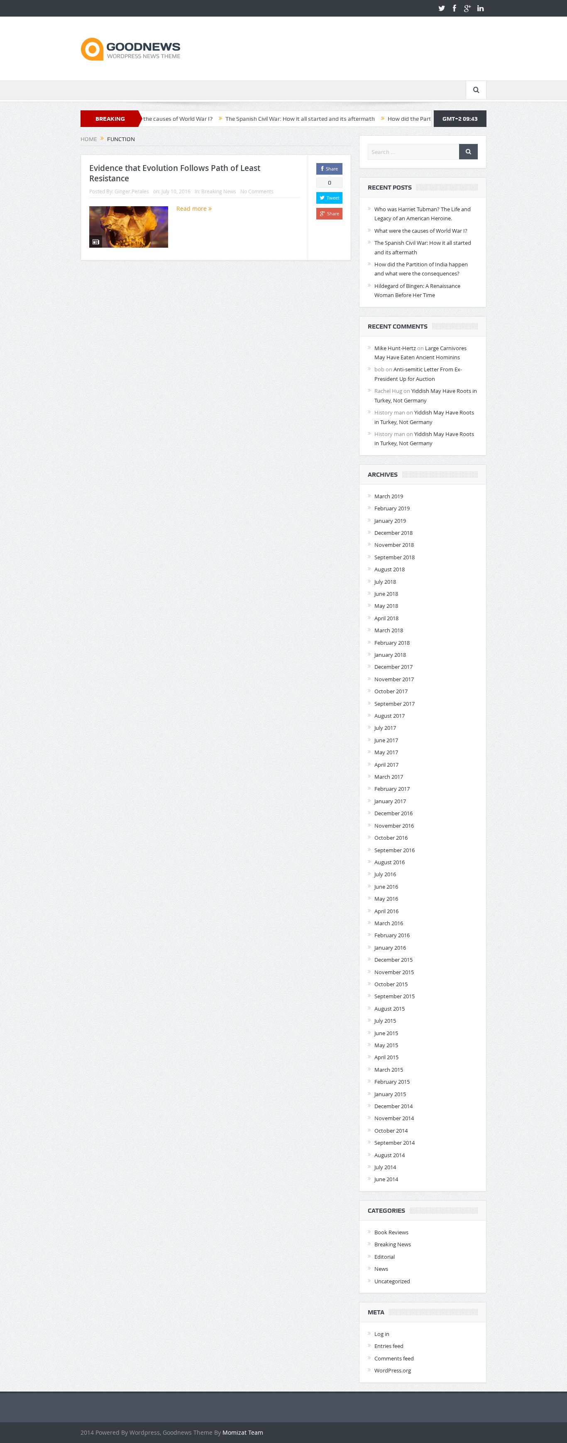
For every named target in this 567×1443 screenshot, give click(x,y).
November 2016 (394, 825)
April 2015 (386, 1057)
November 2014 (394, 1118)
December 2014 (393, 1106)
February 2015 (392, 1081)
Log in (381, 1334)
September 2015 (394, 996)
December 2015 (393, 959)
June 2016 (386, 886)
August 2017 (389, 715)
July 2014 (385, 1167)
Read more (192, 208)
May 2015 (386, 1045)
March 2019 (388, 496)
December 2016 (393, 813)
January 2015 (390, 1094)
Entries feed (388, 1346)
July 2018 (385, 581)
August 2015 (389, 1008)
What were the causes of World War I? (420, 230)
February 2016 (392, 935)
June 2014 (386, 1179)
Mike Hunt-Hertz (395, 348)
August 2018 (389, 569)
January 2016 (390, 947)
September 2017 (394, 703)
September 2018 (394, 557)
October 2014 (391, 1130)
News (381, 1268)
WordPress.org (392, 1370)
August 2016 (389, 862)
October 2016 (391, 837)
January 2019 (390, 520)
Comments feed (394, 1358)
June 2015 (386, 1033)
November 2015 (394, 972)
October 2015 (391, 984)
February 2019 (392, 508)
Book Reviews (391, 1232)
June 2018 (386, 593)
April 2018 (386, 618)
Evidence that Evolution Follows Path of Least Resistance (174, 173)
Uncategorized (392, 1281)
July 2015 (385, 1020)
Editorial (384, 1256)
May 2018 (386, 605)
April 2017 (386, 764)
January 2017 (390, 801)
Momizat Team (242, 1432)
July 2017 (385, 727)
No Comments (257, 191)
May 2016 (386, 898)
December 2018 (393, 532)
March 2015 (388, 1069)
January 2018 (390, 654)
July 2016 (385, 874)
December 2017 (393, 666)
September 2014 (394, 1142)
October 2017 (391, 691)
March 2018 (388, 630)
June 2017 (386, 740)
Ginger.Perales (132, 191)
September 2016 (394, 850)
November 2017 (394, 679)
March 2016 (388, 923)
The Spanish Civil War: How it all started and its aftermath (265, 118)
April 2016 (386, 911)
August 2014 (389, 1155)
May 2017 (386, 752)
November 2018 (394, 544)
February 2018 (392, 642)
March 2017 (388, 776)
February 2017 (392, 788)
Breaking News (218, 191)
